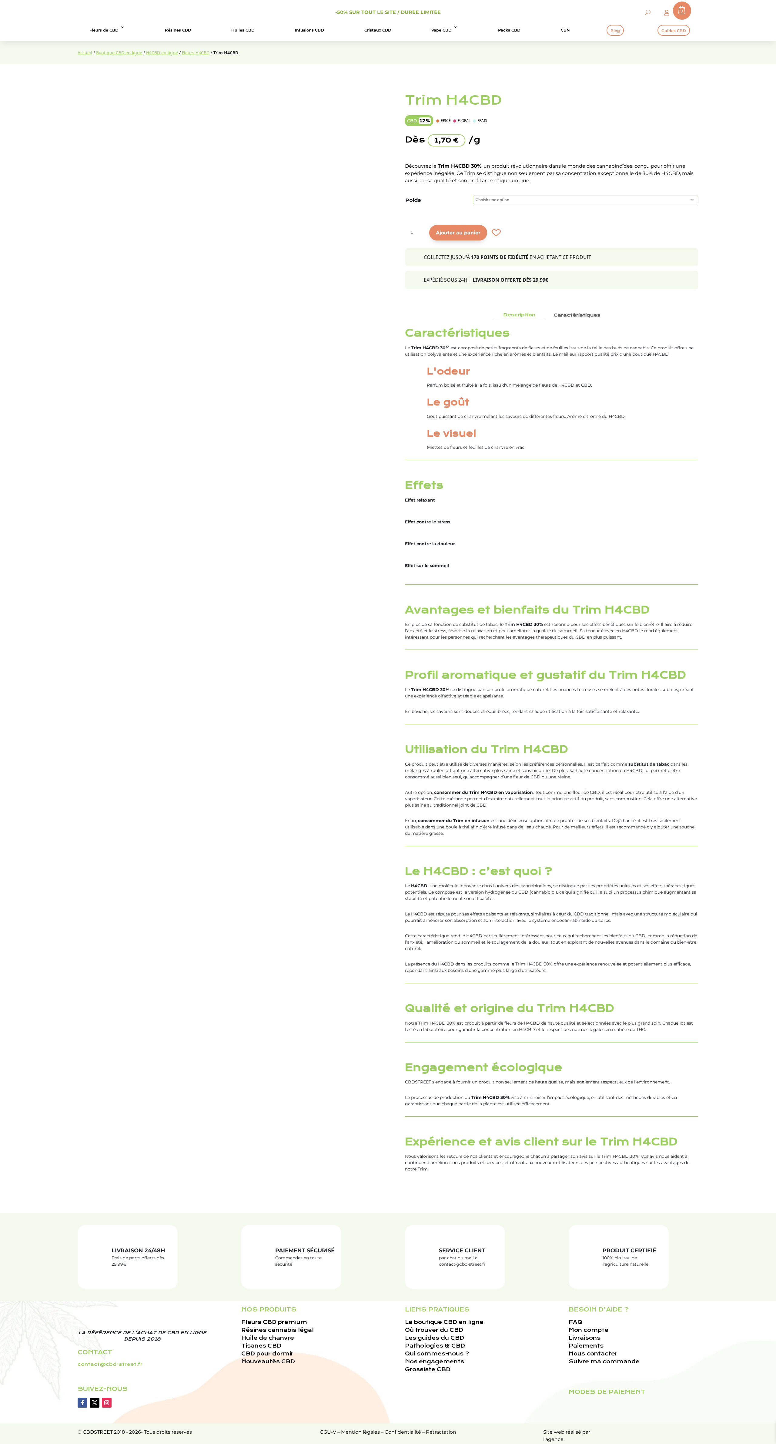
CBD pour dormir (267, 1354)
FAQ (575, 1322)
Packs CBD (509, 30)
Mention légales (360, 1432)
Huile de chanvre (267, 1338)
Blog (615, 30)
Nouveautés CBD (268, 1361)
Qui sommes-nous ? (437, 1354)
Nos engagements (434, 1361)
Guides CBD (673, 30)
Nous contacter (593, 1354)
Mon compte (588, 1330)
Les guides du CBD (434, 1338)
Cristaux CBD (377, 30)
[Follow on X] (94, 1403)
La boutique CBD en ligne (444, 1322)
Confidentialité (403, 1432)
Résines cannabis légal (277, 1330)
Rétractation (441, 1432)
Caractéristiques (577, 315)
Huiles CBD (243, 30)
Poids (413, 200)
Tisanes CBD (261, 1346)
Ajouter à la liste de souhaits (495, 233)
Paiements (586, 1346)
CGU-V (328, 1432)
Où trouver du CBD (434, 1330)
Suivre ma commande (604, 1361)
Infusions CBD (309, 30)
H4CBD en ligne (162, 52)
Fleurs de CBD (104, 30)
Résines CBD (178, 30)
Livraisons (584, 1338)
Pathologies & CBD (435, 1346)
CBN (565, 30)
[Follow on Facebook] (82, 1403)
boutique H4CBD (650, 354)
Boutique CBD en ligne (119, 52)
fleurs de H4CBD (522, 1023)
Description (519, 314)
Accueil (85, 52)
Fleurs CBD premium (274, 1322)
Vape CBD (441, 30)
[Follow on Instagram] (107, 1403)
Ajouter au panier (458, 233)
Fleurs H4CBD (195, 52)
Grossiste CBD (427, 1369)
